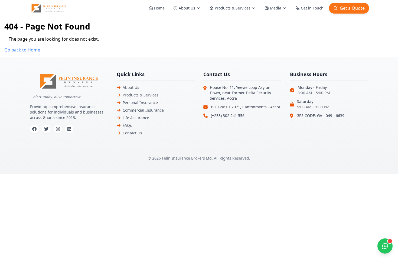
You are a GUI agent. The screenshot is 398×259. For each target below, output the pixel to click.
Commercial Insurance (143, 110)
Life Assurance (136, 117)
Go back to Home (22, 50)
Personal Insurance (140, 102)
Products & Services (140, 95)
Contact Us (132, 132)
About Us (131, 87)
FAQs (127, 125)
